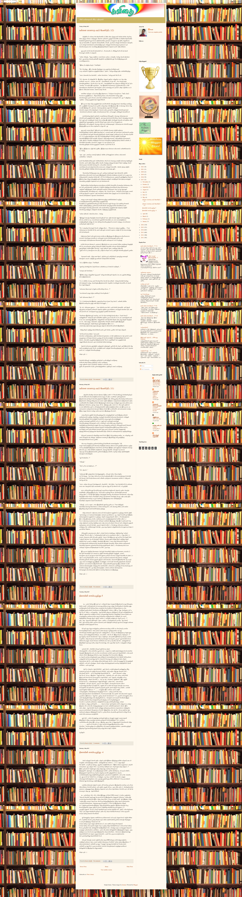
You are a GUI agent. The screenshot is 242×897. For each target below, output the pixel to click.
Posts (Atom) (90, 874)
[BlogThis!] (106, 379)
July (144, 192)
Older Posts (130, 866)
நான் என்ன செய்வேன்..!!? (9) (149, 306)
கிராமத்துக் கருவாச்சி (156, 436)
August (145, 189)
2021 (142, 169)
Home (106, 866)
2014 (142, 230)
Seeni (151, 30)
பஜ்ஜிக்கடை (156, 417)
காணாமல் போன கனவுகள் (157, 405)
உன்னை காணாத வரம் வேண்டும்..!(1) (96, 388)
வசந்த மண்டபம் (157, 425)
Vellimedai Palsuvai (156, 392)
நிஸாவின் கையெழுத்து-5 (91, 595)
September (146, 187)
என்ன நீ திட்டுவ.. (157, 419)
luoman (124, 885)
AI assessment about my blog (156, 384)
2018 (142, 177)
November (146, 182)
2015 (142, 227)
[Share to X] (108, 379)
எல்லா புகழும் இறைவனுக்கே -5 (153, 256)
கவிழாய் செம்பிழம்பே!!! (156, 427)
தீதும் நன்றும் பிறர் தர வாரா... (157, 381)
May (144, 197)
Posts (142, 366)
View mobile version (106, 870)
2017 (142, 179)
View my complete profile (155, 32)
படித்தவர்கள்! (144, 327)
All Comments (145, 369)
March (144, 216)
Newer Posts (83, 866)
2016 (142, 225)
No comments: (97, 379)
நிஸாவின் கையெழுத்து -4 (91, 752)
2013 (142, 232)
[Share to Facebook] (109, 379)
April (144, 214)
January (145, 221)
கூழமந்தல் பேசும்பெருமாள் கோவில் (156, 408)
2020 (142, 172)
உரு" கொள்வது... (145, 294)
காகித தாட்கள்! (145, 284)
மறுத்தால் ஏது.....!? (146, 351)
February (145, 219)
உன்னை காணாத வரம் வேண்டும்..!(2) (96, 30)
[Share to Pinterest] (111, 379)
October (145, 184)
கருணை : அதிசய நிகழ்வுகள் (155, 395)
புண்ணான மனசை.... (146, 272)
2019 (142, 174)
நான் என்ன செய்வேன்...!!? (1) (149, 246)
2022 (142, 167)
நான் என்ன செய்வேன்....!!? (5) (149, 316)
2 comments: (96, 743)
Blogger (135, 885)
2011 (142, 237)
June (144, 195)
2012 (142, 235)
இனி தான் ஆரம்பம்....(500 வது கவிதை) (149, 338)
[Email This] (104, 379)
